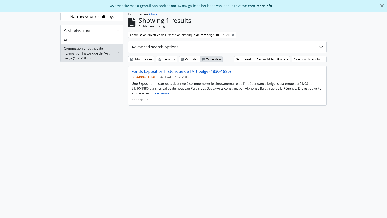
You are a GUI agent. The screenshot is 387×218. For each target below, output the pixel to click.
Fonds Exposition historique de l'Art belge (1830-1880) (181, 71)
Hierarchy (169, 59)
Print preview (143, 59)
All (66, 40)
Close (153, 14)
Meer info (264, 6)
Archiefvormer (77, 30)
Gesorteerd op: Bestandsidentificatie (261, 59)
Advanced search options (155, 47)
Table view (213, 59)
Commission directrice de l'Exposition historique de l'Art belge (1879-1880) (92, 53)
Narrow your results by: (92, 16)
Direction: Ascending (307, 59)
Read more (161, 93)
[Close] (382, 6)
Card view (191, 59)
